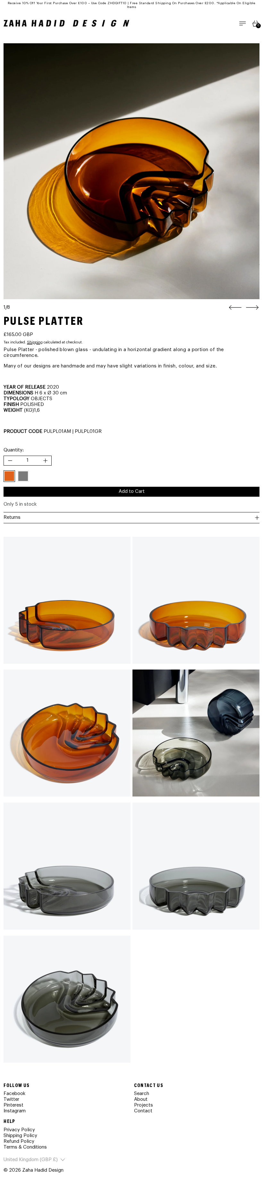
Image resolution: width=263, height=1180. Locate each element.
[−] (10, 461)
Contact (143, 1110)
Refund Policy (19, 1141)
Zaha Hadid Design (43, 1170)
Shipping (35, 342)
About (141, 1099)
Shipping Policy (20, 1135)
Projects (143, 1105)
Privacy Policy (19, 1129)
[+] (45, 461)
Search (141, 1093)
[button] (131, 171)
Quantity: (14, 450)
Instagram (15, 1110)
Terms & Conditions (25, 1147)
